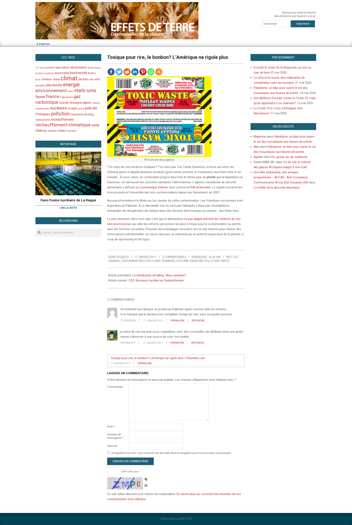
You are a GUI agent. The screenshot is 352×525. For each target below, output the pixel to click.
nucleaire (58, 108)
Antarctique (94, 67)
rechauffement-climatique (63, 125)
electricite (54, 85)
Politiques (42, 114)
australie (49, 73)
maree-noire (42, 108)
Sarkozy (41, 130)
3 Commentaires (174, 257)
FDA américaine (200, 187)
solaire (61, 130)
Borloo (92, 73)
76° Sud (39, 67)
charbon (46, 79)
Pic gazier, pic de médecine (289, 157)
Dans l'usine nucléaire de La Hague (68, 200)
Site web (112, 445)
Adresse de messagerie (115, 436)
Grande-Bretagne (70, 103)
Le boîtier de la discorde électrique (276, 187)
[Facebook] (111, 71)
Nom (111, 426)
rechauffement (62, 119)
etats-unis (153, 260)
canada (114, 260)
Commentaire (115, 386)
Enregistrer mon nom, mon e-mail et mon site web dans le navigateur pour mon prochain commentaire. (171, 452)
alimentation (78, 67)
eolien (70, 91)
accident (50, 67)
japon (87, 102)
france (52, 96)
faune (40, 96)
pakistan (196, 260)
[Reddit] (127, 71)
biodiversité (78, 73)
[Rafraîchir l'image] (146, 485)
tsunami (71, 130)
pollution (211, 260)
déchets (83, 79)
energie (71, 85)
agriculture (62, 67)
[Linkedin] (135, 71)
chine (56, 79)
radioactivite (42, 119)
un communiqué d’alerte (151, 187)
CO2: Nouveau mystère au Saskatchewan (156, 280)
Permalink (177, 320)
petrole (91, 108)
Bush (38, 79)
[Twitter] (119, 71)
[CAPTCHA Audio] (146, 480)
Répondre (198, 320)
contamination (132, 260)
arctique (39, 73)
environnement (51, 90)
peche (81, 108)
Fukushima (66, 97)
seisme (52, 130)
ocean (72, 108)
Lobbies (96, 102)
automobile (62, 73)
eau (91, 79)
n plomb (183, 260)
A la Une (215, 257)
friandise (168, 260)
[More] (158, 71)
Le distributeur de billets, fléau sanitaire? (159, 275)
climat (69, 78)
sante (225, 260)
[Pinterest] (142, 71)
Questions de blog (82, 114)
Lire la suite (68, 207)
